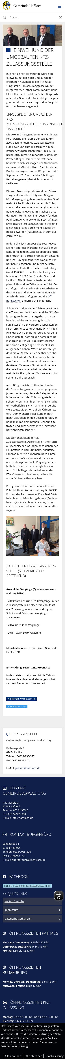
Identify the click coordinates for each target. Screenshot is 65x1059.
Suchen (4, 17)
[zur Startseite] (25, 5)
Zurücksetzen (60, 17)
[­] (58, 6)
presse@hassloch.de (27, 768)
